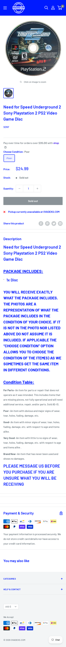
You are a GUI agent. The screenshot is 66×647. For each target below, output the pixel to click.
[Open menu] (5, 8)
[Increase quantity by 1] (37, 188)
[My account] (53, 8)
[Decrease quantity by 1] (19, 188)
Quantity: (8, 188)
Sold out (33, 200)
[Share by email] (60, 223)
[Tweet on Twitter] (53, 223)
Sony (6, 127)
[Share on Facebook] (41, 223)
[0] (60, 8)
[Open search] (46, 8)
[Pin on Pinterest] (47, 223)
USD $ (8, 606)
